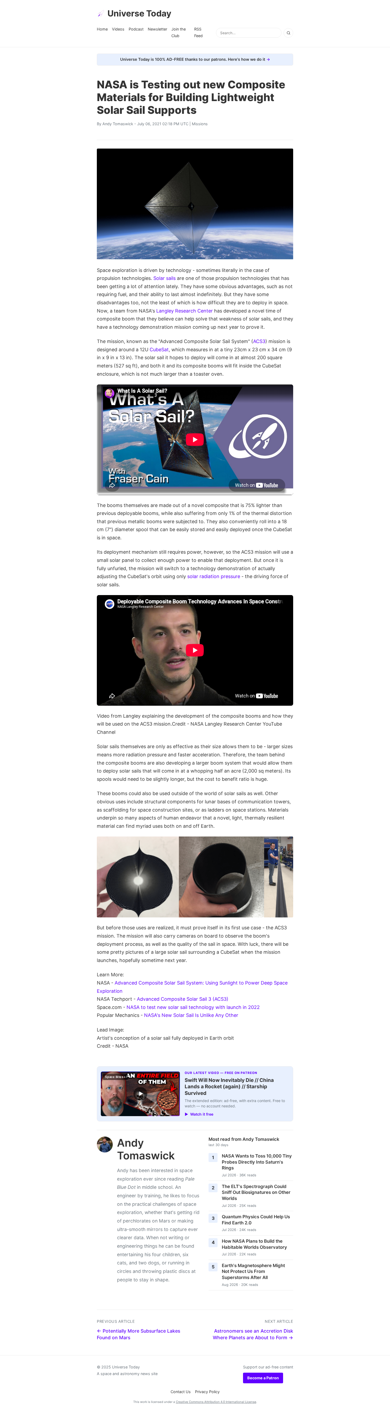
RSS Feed (198, 32)
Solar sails (164, 278)
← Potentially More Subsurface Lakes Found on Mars (138, 1334)
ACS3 (259, 341)
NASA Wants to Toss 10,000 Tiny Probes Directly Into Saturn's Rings (257, 1162)
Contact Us (181, 1391)
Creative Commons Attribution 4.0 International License (216, 1402)
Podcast (136, 29)
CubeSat (159, 349)
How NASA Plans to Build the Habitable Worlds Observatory (254, 1244)
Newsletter (157, 29)
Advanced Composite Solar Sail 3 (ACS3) (182, 999)
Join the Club (178, 32)
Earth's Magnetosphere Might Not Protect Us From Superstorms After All (253, 1271)
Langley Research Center (184, 311)
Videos (118, 29)
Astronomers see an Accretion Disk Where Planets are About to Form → (253, 1334)
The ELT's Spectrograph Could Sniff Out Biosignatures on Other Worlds (256, 1192)
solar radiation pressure (213, 576)
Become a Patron (263, 1378)
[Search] (288, 33)
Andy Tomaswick (117, 124)
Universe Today (139, 13)
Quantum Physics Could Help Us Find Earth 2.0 (256, 1219)
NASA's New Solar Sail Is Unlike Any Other (191, 1015)
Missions (200, 124)
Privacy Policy (207, 1391)
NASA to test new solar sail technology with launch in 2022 (193, 1007)
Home (102, 29)
